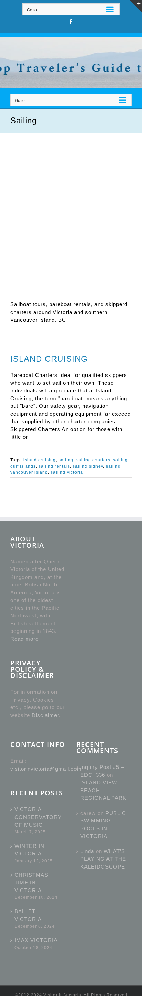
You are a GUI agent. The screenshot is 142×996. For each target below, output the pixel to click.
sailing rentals (54, 466)
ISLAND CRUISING (49, 358)
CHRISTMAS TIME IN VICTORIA (31, 882)
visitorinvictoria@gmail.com (46, 769)
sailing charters (93, 460)
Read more (24, 639)
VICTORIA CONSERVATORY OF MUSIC (38, 817)
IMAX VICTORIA (36, 940)
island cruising (39, 460)
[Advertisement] (71, 207)
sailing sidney (88, 466)
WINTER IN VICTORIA (29, 850)
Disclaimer (45, 715)
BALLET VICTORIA (28, 915)
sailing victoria (67, 472)
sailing (66, 460)
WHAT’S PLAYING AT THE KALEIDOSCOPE (103, 859)
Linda (87, 851)
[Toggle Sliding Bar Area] (136, 6)
